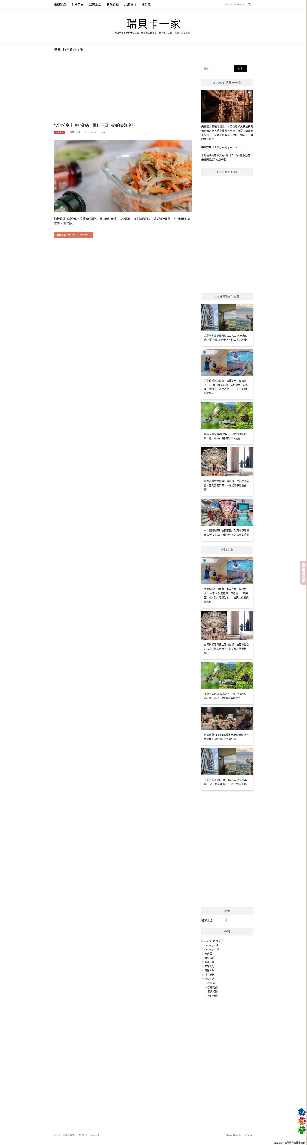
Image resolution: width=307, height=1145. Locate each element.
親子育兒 (78, 4)
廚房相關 (213, 991)
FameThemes (247, 1135)
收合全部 (218, 941)
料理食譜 (60, 133)
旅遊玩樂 (60, 4)
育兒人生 (209, 970)
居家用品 (213, 987)
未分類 (208, 953)
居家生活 (95, 4)
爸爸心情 (209, 962)
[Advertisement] (123, 93)
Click (303, 573)
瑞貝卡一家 (153, 24)
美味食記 (113, 4)
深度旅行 (130, 4)
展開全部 (206, 941)
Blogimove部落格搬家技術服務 (289, 1142)
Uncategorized (211, 949)
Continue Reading (79, 235)
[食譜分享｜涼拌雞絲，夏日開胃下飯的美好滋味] (123, 175)
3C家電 (212, 983)
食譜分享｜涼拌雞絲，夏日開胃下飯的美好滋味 (94, 125)
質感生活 (209, 979)
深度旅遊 (209, 958)
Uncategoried (211, 945)
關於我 (146, 4)
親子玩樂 (209, 974)
